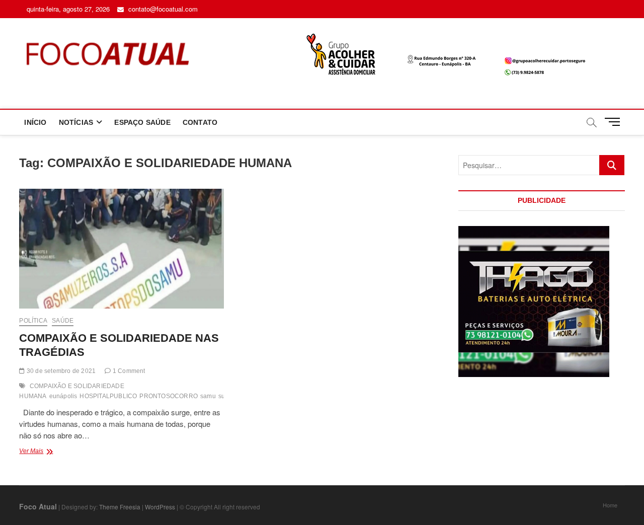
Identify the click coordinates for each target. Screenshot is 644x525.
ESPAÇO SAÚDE (142, 122)
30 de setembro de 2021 (60, 370)
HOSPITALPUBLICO (108, 396)
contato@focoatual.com (162, 9)
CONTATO (200, 122)
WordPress (160, 506)
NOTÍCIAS (76, 122)
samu (208, 396)
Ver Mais (55, 452)
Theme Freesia (119, 506)
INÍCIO (35, 122)
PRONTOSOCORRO (168, 396)
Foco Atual (38, 506)
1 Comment (128, 370)
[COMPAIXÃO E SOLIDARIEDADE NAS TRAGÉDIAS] (121, 249)
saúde (62, 320)
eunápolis (63, 396)
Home (610, 505)
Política (33, 320)
